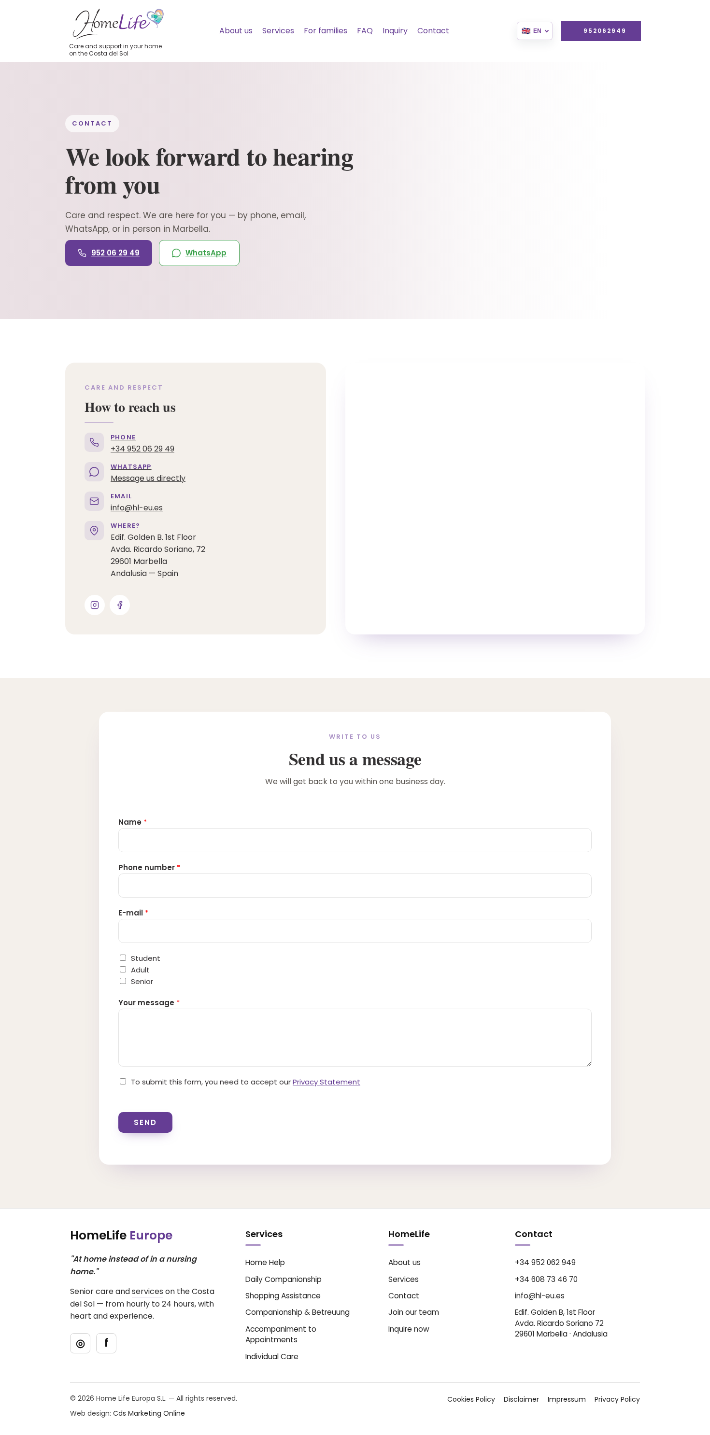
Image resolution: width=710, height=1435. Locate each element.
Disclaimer (521, 1399)
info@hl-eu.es (540, 1296)
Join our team (413, 1312)
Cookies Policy (471, 1399)
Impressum (567, 1399)
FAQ (365, 30)
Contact (433, 30)
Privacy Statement (326, 1082)
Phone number (149, 867)
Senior (142, 981)
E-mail (133, 913)
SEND (145, 1122)
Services (278, 30)
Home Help (265, 1262)
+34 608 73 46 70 (546, 1279)
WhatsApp (206, 253)
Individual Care (271, 1356)
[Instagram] (95, 605)
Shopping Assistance (283, 1296)
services (147, 1291)
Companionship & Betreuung (297, 1312)
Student (145, 958)
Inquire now (408, 1329)
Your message (149, 1003)
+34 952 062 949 (545, 1262)
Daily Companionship (283, 1279)
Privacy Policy (617, 1399)
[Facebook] (120, 605)
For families (325, 30)
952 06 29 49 (115, 253)
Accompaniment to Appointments (280, 1334)
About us (236, 30)
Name (132, 822)
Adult (140, 970)
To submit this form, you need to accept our (245, 1082)
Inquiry (395, 30)
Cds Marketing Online (149, 1413)
